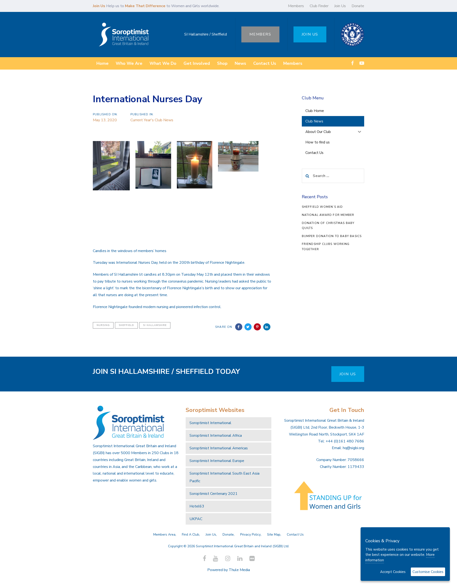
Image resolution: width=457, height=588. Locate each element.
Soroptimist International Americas (218, 448)
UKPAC (195, 519)
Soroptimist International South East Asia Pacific (224, 477)
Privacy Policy (250, 534)
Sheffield (126, 325)
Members (296, 6)
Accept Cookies (393, 571)
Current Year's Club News (151, 120)
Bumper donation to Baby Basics (332, 236)
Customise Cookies (427, 571)
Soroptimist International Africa (215, 435)
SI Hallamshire (155, 325)
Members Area (164, 534)
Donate (358, 6)
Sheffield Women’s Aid (322, 207)
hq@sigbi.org (353, 448)
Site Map (273, 534)
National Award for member (328, 215)
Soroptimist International (210, 423)
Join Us (340, 6)
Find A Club (190, 534)
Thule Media (239, 570)
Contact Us (295, 534)
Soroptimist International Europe (216, 460)
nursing (103, 325)
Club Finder (319, 6)
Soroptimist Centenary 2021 (213, 493)
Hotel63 (196, 506)
